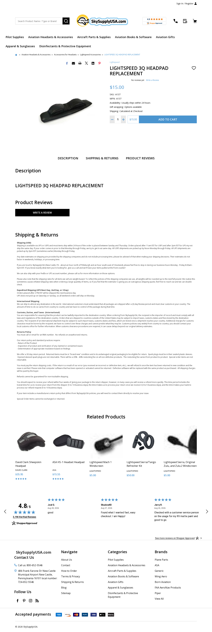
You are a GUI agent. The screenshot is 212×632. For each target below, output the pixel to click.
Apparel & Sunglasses (20, 46)
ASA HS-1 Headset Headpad (68, 462)
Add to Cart (167, 119)
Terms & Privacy (70, 576)
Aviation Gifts (165, 37)
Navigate (69, 551)
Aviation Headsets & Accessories (50, 37)
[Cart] (195, 21)
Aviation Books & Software (133, 37)
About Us (66, 559)
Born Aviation (163, 582)
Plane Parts (161, 559)
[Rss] (37, 600)
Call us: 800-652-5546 (30, 565)
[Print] (80, 63)
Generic (159, 571)
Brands (161, 551)
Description (68, 158)
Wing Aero (161, 576)
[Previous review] (5, 512)
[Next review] (207, 512)
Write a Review (152, 80)
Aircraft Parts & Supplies (94, 37)
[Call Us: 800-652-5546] (176, 21)
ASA (157, 565)
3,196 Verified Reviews (24, 517)
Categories (117, 551)
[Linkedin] (93, 63)
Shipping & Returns (102, 158)
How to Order (69, 571)
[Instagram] (30, 600)
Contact (65, 565)
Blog (64, 587)
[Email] (73, 63)
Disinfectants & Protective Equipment (65, 46)
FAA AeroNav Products (168, 587)
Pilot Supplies (15, 37)
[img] (24, 512)
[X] (86, 63)
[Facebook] (67, 63)
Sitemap (66, 593)
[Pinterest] (99, 63)
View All (159, 598)
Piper (158, 593)
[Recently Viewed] (185, 21)
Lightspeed (115, 62)
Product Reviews (140, 158)
